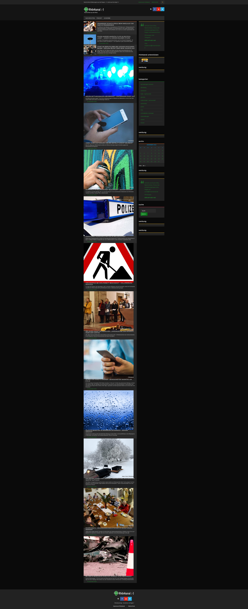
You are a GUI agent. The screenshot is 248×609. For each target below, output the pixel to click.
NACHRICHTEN (90, 18)
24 (158, 159)
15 (151, 156)
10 (158, 153)
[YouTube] (158, 9)
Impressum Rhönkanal (144, 2)
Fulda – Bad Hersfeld (146, 94)
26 (140, 161)
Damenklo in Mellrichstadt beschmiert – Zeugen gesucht (109, 189)
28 (147, 161)
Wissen (142, 122)
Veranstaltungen (145, 116)
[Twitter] (162, 9)
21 (147, 159)
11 (162, 153)
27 (144, 161)
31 (158, 161)
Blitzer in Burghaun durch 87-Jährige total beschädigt (109, 576)
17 (158, 156)
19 (140, 159)
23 (155, 159)
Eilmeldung (143, 87)
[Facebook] (155, 9)
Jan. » (144, 165)
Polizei (142, 106)
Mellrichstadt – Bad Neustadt (148, 100)
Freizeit (99, 18)
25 (162, 159)
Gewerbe (107, 18)
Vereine (142, 119)
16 (155, 156)
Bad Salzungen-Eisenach (147, 84)
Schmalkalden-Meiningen (147, 113)
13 (144, 156)
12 (140, 156)
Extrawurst (143, 90)
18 (162, 156)
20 (144, 159)
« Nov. (140, 165)
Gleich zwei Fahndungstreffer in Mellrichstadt (106, 236)
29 (151, 161)
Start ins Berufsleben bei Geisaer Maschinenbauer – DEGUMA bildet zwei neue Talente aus (116, 47)
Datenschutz (155, 2)
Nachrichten (144, 103)
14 (147, 156)
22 (151, 159)
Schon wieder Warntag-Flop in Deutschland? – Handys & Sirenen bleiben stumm (114, 37)
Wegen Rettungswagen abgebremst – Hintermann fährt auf (110, 96)
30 (155, 161)
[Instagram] (151, 9)
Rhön (142, 110)
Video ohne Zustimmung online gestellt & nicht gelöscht (109, 143)
